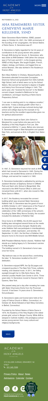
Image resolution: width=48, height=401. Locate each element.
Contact (29, 378)
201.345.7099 (12, 367)
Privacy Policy (10, 373)
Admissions (9, 378)
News (8, 334)
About (21, 373)
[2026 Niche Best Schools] (35, 390)
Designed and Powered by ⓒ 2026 (14, 395)
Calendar (20, 378)
